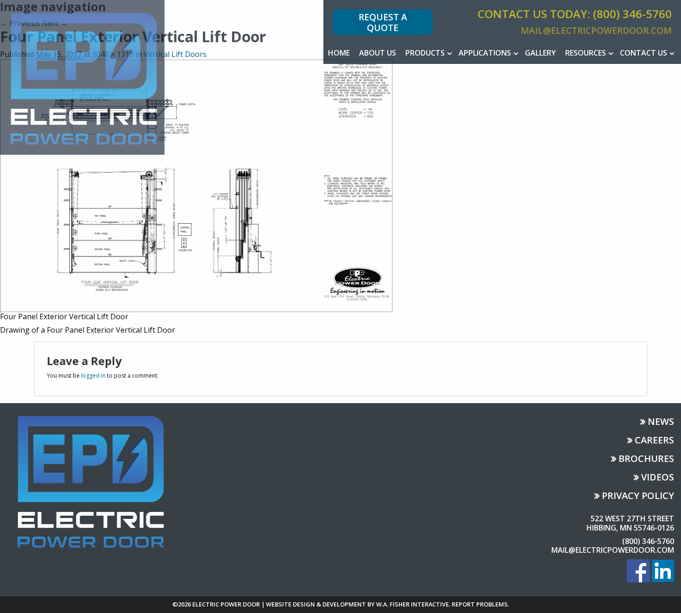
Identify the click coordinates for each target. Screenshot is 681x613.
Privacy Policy (638, 496)
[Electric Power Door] (82, 76)
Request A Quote (383, 22)
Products (425, 53)
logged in (93, 375)
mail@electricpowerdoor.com (596, 30)
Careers (654, 441)
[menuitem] (338, 53)
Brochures (646, 459)
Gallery (540, 53)
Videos (657, 478)
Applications (485, 53)
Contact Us (643, 53)
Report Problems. (480, 604)
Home (339, 53)
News (661, 422)
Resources (585, 53)
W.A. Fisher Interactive (412, 604)
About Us (377, 53)
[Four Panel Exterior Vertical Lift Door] (196, 185)
